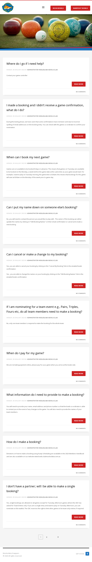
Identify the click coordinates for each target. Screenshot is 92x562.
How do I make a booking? (23, 442)
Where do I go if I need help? (25, 64)
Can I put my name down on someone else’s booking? (41, 207)
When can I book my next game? (27, 157)
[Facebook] (87, 554)
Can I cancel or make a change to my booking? (37, 254)
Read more (78, 84)
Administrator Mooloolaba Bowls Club (42, 70)
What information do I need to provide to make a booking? (45, 395)
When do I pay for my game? (25, 353)
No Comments (81, 92)
